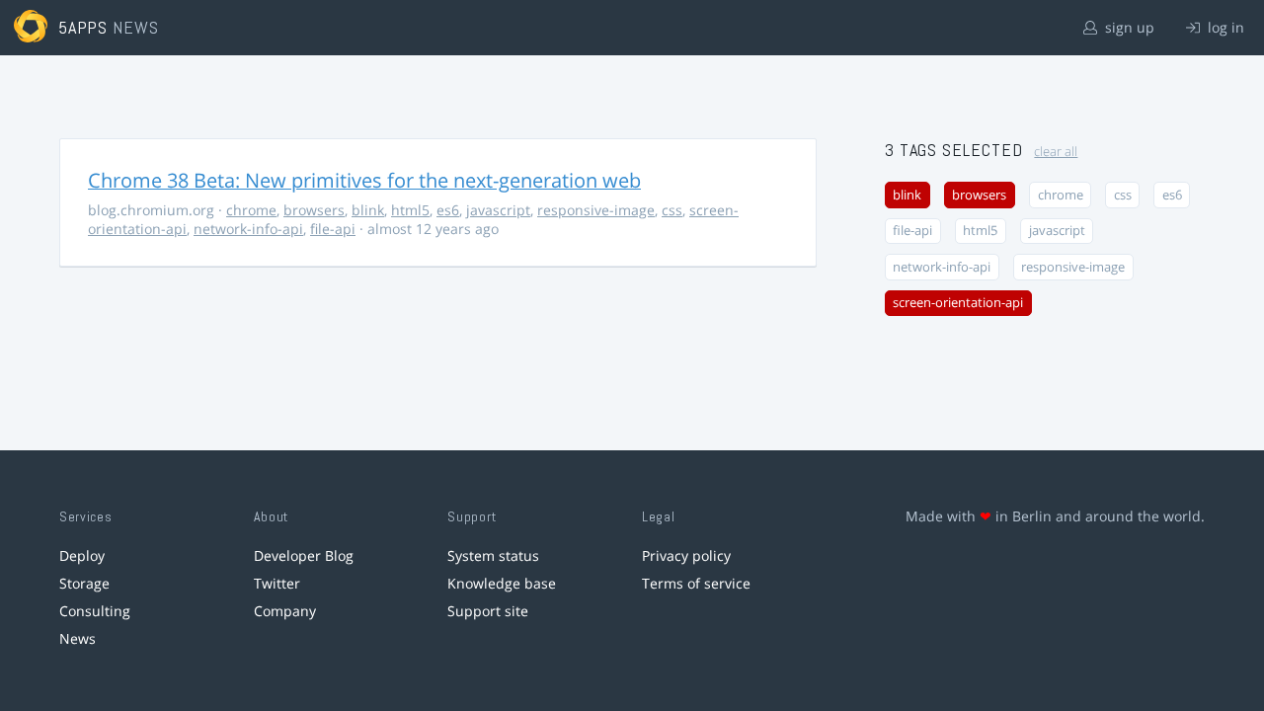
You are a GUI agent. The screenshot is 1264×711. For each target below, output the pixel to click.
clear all (1055, 151)
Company (285, 610)
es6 (447, 209)
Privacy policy (686, 555)
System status (493, 555)
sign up (1127, 27)
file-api (333, 228)
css (672, 209)
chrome (251, 209)
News (77, 638)
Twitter (277, 583)
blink (368, 209)
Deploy (82, 555)
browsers (314, 209)
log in (1224, 27)
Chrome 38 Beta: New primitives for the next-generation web (364, 180)
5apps (83, 27)
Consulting (94, 610)
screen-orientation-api (958, 302)
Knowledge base (501, 583)
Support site (487, 610)
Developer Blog (304, 555)
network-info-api (248, 228)
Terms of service (696, 583)
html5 (410, 209)
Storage (84, 583)
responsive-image (596, 209)
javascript (498, 209)
